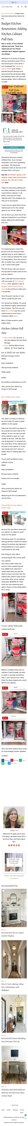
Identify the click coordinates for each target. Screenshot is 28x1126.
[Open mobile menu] (18, 6)
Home (3, 13)
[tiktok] (19, 845)
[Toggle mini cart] (26, 7)
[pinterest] (9, 845)
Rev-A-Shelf (9, 311)
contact (9, 1110)
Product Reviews (10, 13)
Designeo (21, 1122)
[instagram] (14, 845)
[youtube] (16, 845)
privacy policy (22, 1111)
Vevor (15, 316)
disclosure (15, 1110)
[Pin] (5, 87)
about (3, 1110)
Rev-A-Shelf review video (10, 397)
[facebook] (11, 845)
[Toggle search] (22, 6)
